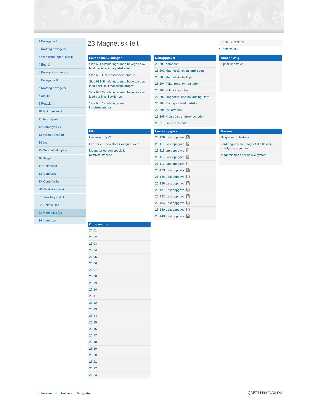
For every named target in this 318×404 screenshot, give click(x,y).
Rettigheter (83, 393)
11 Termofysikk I (50, 119)
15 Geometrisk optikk (53, 150)
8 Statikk (44, 95)
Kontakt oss (64, 393)
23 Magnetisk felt (50, 212)
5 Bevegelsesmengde (53, 72)
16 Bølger (45, 158)
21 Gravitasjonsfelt (51, 197)
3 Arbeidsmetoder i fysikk (56, 56)
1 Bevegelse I (48, 41)
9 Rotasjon (46, 103)
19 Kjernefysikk (49, 181)
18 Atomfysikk (48, 173)
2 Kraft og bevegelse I (54, 49)
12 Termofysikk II (50, 127)
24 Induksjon (47, 220)
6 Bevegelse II (48, 80)
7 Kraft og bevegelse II (54, 88)
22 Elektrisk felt (49, 205)
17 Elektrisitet (48, 166)
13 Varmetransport (51, 134)
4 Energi (44, 64)
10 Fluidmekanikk (51, 111)
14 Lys (43, 142)
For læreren (44, 393)
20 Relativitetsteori (51, 189)
